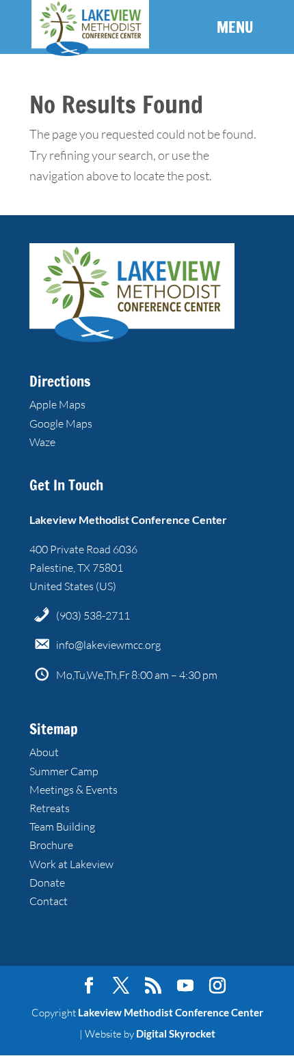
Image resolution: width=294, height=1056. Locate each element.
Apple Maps (57, 404)
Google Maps (60, 423)
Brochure (51, 845)
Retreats (49, 808)
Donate (47, 882)
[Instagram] (217, 986)
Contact (48, 901)
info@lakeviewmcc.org (108, 645)
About (44, 752)
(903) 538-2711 (93, 615)
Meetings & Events (73, 789)
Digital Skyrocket (175, 1033)
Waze (42, 442)
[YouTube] (185, 986)
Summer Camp (63, 771)
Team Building (62, 826)
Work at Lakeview (71, 864)
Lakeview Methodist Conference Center (170, 1012)
